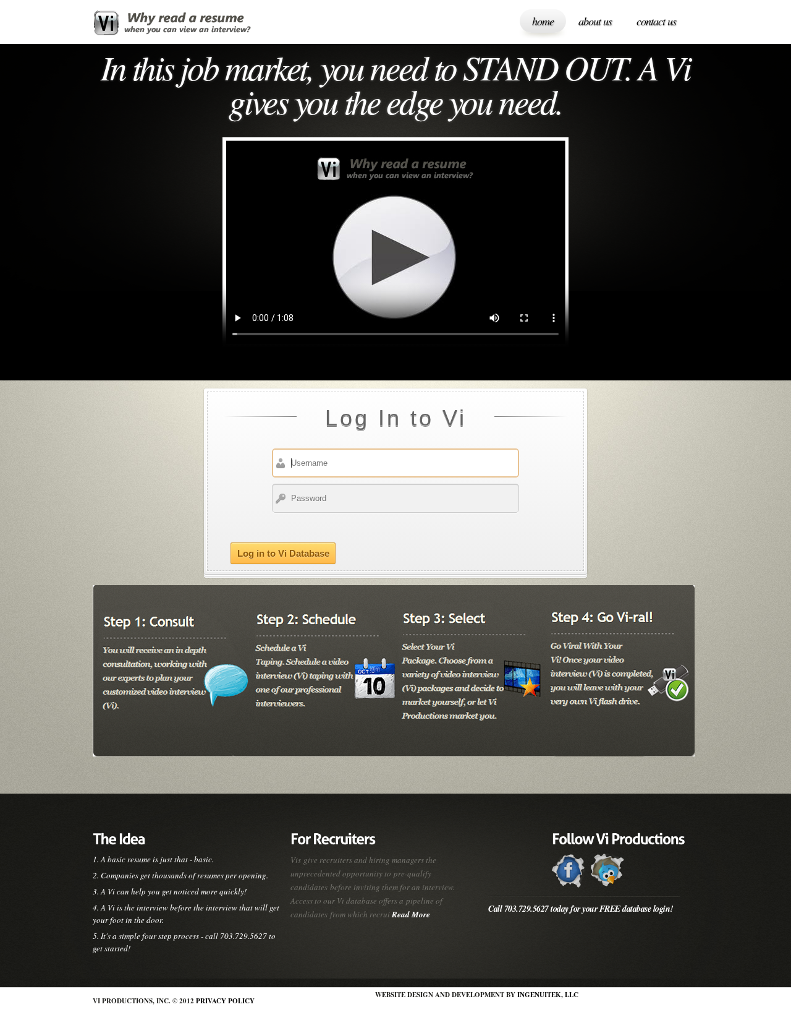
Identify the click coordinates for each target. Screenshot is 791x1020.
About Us (595, 21)
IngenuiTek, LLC (547, 995)
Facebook (569, 870)
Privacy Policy (225, 1001)
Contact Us (656, 21)
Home (543, 21)
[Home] (175, 25)
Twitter (608, 870)
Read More (411, 914)
